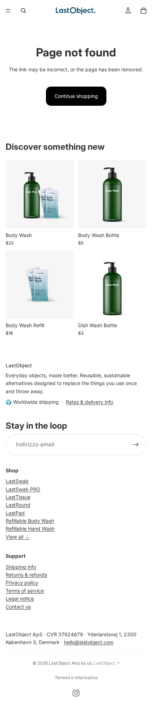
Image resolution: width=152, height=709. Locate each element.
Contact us (18, 607)
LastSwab (17, 481)
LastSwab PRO (23, 489)
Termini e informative (76, 677)
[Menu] (8, 10)
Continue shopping (76, 96)
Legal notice (20, 598)
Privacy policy (22, 582)
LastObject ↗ (107, 663)
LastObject (59, 663)
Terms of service (25, 591)
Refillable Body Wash (30, 521)
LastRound (18, 505)
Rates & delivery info (89, 402)
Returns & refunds (26, 575)
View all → (18, 537)
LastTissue (18, 497)
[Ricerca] (23, 10)
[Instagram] (76, 693)
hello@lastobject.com (88, 642)
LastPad (15, 513)
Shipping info (21, 567)
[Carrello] (143, 10)
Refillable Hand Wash (30, 529)
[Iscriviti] (135, 444)
